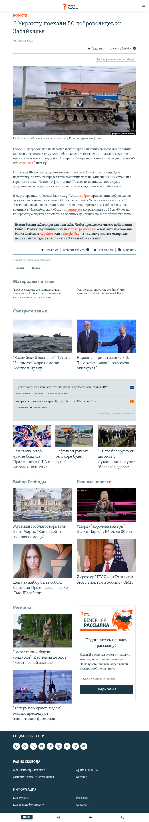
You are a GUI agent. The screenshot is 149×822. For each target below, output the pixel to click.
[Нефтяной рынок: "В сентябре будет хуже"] (74, 436)
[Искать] (122, 817)
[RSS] (67, 746)
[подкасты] (58, 817)
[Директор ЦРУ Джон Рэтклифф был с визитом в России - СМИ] (106, 555)
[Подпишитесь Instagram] (58, 746)
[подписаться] (83, 746)
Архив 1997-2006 (87, 770)
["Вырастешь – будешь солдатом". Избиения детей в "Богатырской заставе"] (42, 630)
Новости (20, 15)
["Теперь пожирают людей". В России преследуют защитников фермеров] (42, 687)
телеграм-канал (83, 229)
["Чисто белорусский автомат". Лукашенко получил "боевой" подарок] (117, 436)
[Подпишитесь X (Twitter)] (33, 746)
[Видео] (90, 817)
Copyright (82, 805)
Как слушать (21, 798)
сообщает (26, 163)
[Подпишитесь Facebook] (24, 746)
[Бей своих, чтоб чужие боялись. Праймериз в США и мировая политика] (32, 436)
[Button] (96, 48)
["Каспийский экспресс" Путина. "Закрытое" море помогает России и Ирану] (42, 336)
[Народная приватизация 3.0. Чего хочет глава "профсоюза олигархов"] (106, 336)
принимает (73, 209)
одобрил (84, 196)
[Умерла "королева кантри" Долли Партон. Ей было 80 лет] (106, 505)
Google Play (71, 234)
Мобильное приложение (29, 770)
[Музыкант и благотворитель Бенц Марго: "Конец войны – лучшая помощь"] (42, 505)
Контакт (81, 777)
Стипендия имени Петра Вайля (33, 777)
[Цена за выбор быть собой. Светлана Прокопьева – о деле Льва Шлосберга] (42, 561)
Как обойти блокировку (28, 805)
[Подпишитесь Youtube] (41, 746)
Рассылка (82, 798)
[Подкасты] (75, 746)
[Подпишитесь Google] (16, 746)
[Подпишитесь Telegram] (50, 746)
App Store (47, 234)
